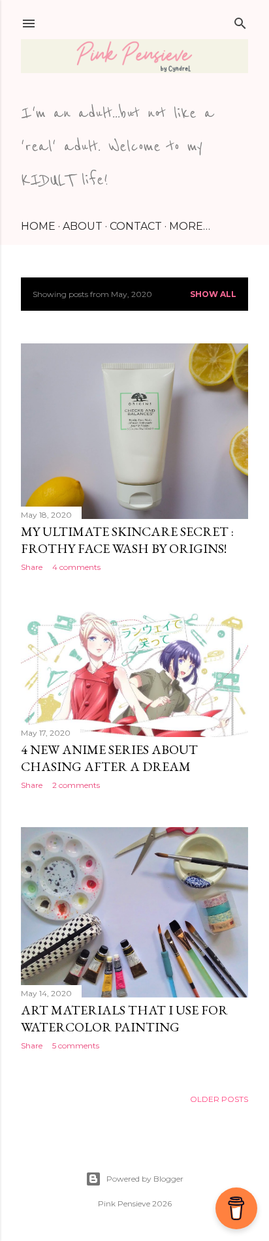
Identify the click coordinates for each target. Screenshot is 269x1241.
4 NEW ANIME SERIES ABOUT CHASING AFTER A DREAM (109, 758)
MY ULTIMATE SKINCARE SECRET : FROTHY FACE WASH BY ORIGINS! (127, 540)
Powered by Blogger (144, 1179)
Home (38, 226)
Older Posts (219, 1099)
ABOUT (83, 226)
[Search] (240, 20)
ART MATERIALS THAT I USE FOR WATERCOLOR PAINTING (124, 1018)
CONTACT (136, 226)
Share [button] (31, 567)
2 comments (76, 785)
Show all (213, 294)
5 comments (75, 1045)
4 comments (76, 567)
